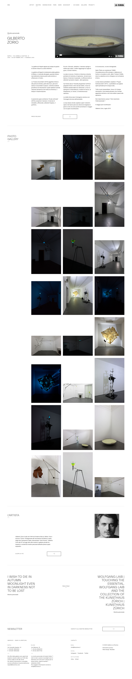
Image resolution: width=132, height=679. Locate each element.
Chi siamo (76, 5)
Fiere (54, 5)
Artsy (72, 659)
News (60, 5)
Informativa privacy (108, 647)
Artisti (31, 5)
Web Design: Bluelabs (109, 649)
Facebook (80, 653)
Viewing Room (46, 5)
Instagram (73, 653)
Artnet (77, 659)
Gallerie (84, 5)
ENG (8, 5)
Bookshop (66, 5)
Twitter (86, 653)
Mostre (38, 5)
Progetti (92, 5)
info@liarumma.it (75, 647)
